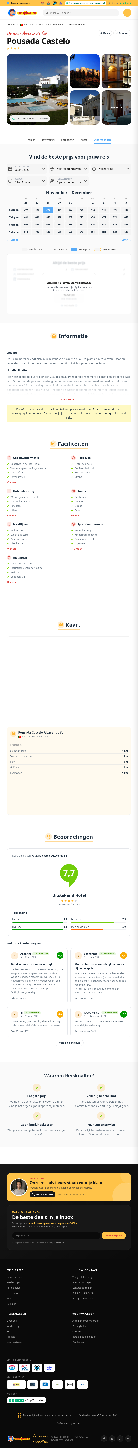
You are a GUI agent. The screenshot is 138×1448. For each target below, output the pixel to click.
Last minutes (14, 1293)
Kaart (84, 139)
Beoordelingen (102, 139)
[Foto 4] (85, 107)
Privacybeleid (79, 1326)
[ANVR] (43, 3)
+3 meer (11, 482)
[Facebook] (104, 1439)
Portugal (29, 24)
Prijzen (31, 139)
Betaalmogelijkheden (84, 1336)
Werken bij (13, 1326)
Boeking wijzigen (82, 1282)
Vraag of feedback (82, 1298)
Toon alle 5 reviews (69, 1042)
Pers (9, 1331)
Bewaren (124, 33)
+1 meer (11, 548)
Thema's (11, 1298)
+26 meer (12, 515)
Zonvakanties (14, 1277)
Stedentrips (13, 1282)
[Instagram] (112, 1439)
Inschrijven (114, 1235)
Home (11, 24)
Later (126, 239)
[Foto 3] (116, 71)
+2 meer (11, 582)
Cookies (76, 1331)
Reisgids (11, 1303)
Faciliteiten (67, 139)
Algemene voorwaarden (85, 1320)
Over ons (12, 1320)
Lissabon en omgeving (51, 24)
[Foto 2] (85, 71)
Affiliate (11, 1336)
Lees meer (69, 399)
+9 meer (75, 515)
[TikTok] (120, 1439)
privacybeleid (58, 1242)
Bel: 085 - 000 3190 (83, 1293)
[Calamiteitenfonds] (55, 3)
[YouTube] (128, 1439)
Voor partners (14, 1342)
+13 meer (76, 548)
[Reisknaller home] (23, 13)
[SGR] (49, 3)
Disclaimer (78, 1342)
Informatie (48, 139)
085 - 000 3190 (44, 1194)
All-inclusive (13, 1287)
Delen (106, 33)
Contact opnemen (82, 1287)
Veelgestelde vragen (83, 1277)
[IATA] (61, 3)
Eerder (12, 239)
